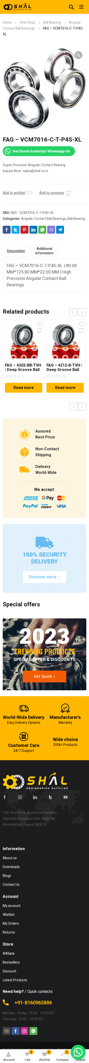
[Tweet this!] (16, 230)
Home (7, 22)
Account (9, 1060)
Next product (82, 407)
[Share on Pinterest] (24, 230)
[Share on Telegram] (60, 230)
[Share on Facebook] (7, 230)
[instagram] (20, 797)
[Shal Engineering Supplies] (17, 7)
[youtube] (65, 797)
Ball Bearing (52, 22)
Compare (62, 1056)
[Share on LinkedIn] (33, 230)
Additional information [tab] (44, 251)
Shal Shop (27, 22)
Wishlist (44, 1056)
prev (73, 312)
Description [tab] (16, 251)
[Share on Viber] (51, 230)
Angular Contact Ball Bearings (43, 218)
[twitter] (50, 797)
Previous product (74, 407)
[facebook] (5, 797)
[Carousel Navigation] (77, 312)
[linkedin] (35, 797)
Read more (24, 388)
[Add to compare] (68, 193)
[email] (7, 1031)
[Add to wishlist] (29, 193)
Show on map (13, 834)
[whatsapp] (33, 1031)
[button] (78, 55)
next (82, 312)
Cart (28, 1056)
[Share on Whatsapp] (42, 230)
